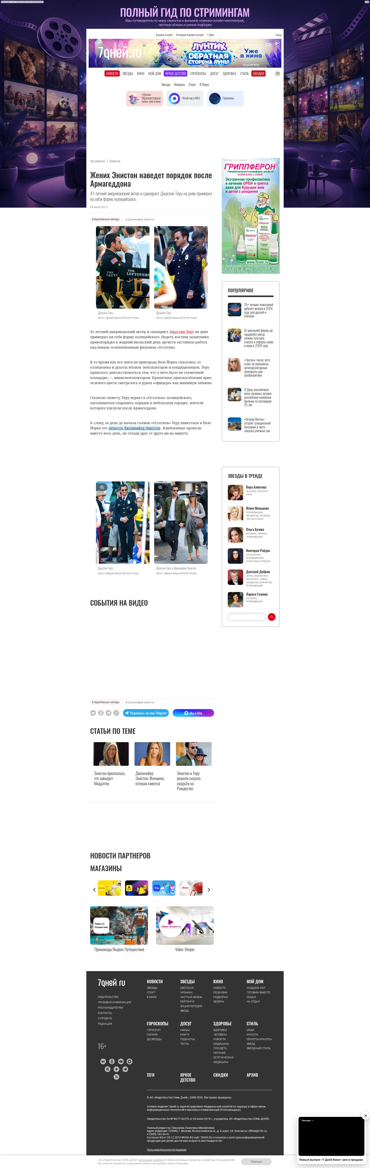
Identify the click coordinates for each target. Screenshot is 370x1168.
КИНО (218, 981)
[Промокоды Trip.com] (165, 888)
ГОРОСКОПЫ (157, 1023)
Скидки (258, 73)
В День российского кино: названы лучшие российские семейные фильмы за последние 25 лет (258, 397)
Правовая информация (114, 1002)
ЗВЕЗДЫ (152, 987)
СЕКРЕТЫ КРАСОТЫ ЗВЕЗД (259, 1041)
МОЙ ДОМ (255, 981)
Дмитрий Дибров (258, 571)
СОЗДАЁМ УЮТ (256, 987)
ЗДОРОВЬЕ (222, 1023)
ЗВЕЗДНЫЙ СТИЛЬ (259, 1048)
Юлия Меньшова (257, 508)
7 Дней (210, 35)
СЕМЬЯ (251, 997)
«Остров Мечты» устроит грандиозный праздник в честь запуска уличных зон (257, 425)
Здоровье (229, 73)
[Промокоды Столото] (111, 888)
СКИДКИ (220, 1074)
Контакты (105, 1013)
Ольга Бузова (255, 529)
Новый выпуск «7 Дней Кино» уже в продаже (331, 1159)
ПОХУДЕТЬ (220, 1048)
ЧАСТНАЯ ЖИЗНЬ (191, 997)
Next (209, 889)
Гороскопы (198, 73)
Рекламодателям (110, 1007)
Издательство (108, 996)
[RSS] (116, 1077)
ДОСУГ (186, 1023)
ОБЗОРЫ (218, 1001)
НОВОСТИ (155, 981)
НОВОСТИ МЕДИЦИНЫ (221, 1041)
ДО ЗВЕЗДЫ (154, 1039)
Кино (140, 73)
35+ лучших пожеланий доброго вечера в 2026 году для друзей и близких (258, 310)
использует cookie (150, 1159)
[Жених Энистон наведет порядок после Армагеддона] (116, 713)
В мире (204, 84)
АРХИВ (252, 1074)
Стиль (244, 73)
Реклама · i (307, 1120)
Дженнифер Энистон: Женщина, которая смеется (150, 778)
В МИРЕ (152, 997)
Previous (94, 889)
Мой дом (154, 73)
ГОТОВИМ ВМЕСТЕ (258, 992)
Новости (112, 73)
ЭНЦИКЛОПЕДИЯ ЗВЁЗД (191, 1008)
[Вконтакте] (103, 1061)
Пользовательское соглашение (166, 1149)
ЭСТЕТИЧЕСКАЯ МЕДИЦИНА (223, 1060)
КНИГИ (184, 1034)
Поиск (278, 35)
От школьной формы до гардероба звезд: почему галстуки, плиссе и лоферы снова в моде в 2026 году (258, 338)
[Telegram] (125, 1069)
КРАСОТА (252, 1034)
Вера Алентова (256, 487)
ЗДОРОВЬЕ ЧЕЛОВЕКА (220, 1032)
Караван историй (164, 35)
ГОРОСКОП (154, 1029)
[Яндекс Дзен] (116, 1069)
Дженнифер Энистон (141, 219)
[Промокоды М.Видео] (193, 888)
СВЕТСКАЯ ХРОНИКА (187, 990)
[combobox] (247, 617)
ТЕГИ (151, 1074)
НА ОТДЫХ (253, 1001)
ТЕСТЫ (184, 1043)
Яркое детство (175, 73)
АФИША (185, 1029)
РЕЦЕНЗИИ (220, 992)
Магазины (106, 868)
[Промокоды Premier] (138, 888)
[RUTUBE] (107, 1069)
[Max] (130, 1061)
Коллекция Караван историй (190, 35)
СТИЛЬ (252, 1023)
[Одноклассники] (112, 1061)
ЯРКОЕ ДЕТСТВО (187, 1077)
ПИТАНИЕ (219, 1052)
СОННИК (152, 1034)
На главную (97, 160)
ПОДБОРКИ (220, 997)
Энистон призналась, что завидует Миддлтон (110, 778)
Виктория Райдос (258, 550)
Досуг (214, 73)
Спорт (192, 84)
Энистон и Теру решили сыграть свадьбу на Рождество (189, 781)
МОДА (250, 1029)
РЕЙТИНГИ (187, 1001)
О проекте (105, 1018)
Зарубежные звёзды (106, 219)
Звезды (127, 73)
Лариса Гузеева (257, 594)
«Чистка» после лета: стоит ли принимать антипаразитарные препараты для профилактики (257, 367)
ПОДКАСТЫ (187, 1039)
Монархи (179, 84)
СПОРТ (151, 992)
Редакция (105, 1023)
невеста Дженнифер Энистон (134, 428)
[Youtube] (121, 1061)
